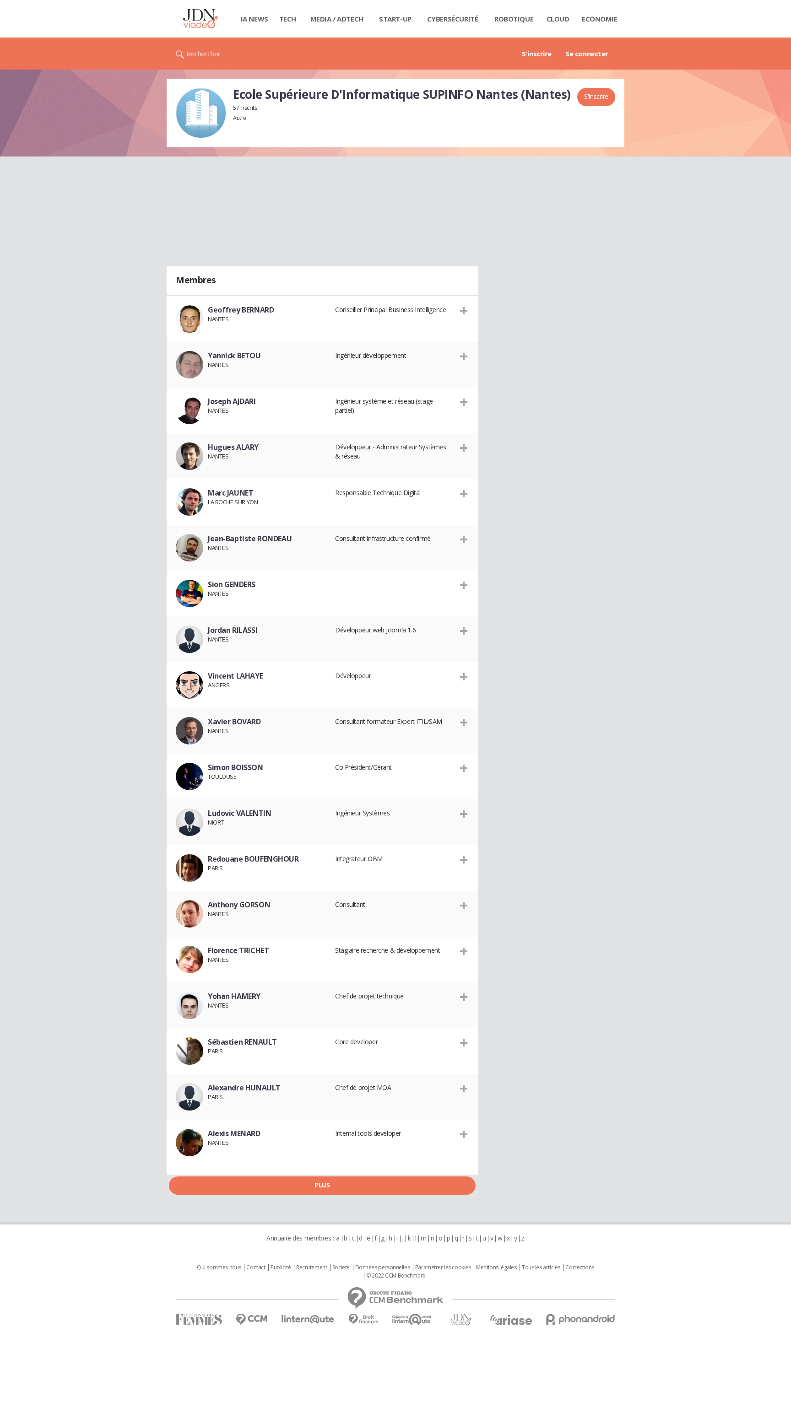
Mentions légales (496, 1267)
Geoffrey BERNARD (241, 310)
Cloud (558, 18)
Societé (341, 1267)
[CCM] (251, 1319)
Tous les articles (541, 1267)
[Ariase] (511, 1320)
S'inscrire (537, 53)
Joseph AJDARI (232, 401)
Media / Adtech (336, 18)
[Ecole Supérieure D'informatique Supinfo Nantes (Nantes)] (201, 113)
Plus (322, 1185)
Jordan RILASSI (232, 630)
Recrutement (311, 1267)
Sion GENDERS (231, 584)
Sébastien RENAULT (242, 1042)
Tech (287, 18)
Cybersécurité (452, 18)
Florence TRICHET (238, 950)
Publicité (281, 1267)
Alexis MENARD (234, 1133)
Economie (600, 18)
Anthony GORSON (239, 905)
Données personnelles (382, 1267)
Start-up (395, 18)
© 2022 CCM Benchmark (395, 1276)
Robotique (513, 18)
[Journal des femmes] (199, 1319)
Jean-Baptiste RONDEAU (250, 539)
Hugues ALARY (233, 447)
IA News (254, 18)
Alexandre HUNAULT (244, 1088)
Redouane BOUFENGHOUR (253, 859)
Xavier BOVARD (234, 722)
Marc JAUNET (230, 493)
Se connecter (586, 53)
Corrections (579, 1267)
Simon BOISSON (235, 767)
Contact (255, 1267)
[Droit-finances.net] (363, 1319)
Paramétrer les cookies (443, 1267)
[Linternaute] (308, 1319)
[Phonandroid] (580, 1319)
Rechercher (203, 53)
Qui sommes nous (219, 1267)
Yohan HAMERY (234, 996)
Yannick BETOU (234, 356)
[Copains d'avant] (412, 1319)
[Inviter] (464, 310)
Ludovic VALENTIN (239, 813)
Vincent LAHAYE (235, 676)
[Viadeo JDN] (461, 1319)
